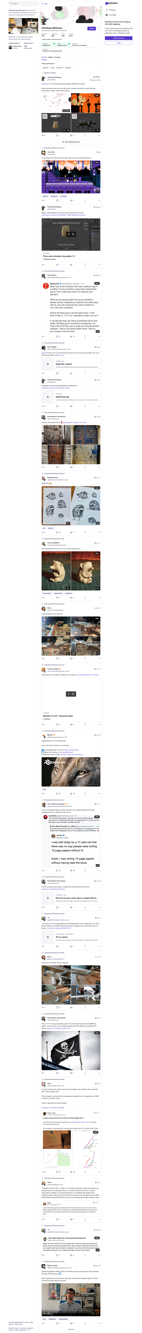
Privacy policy (19, 1324)
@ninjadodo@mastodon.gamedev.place (53, 30)
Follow (91, 29)
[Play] (44, 1313)
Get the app (23, 1328)
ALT (64, 110)
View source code (20, 1330)
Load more (71, 1329)
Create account (118, 38)
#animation (59, 67)
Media (50, 57)
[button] (71, 1299)
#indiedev (68, 67)
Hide (97, 95)
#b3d (52, 67)
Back (46, 4)
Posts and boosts (48, 64)
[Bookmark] (85, 135)
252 (43, 36)
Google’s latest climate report (80, 1122)
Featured (57, 57)
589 (52, 36)
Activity (44, 57)
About (26, 1322)
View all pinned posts (72, 142)
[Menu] (98, 28)
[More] (99, 135)
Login (119, 43)
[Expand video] (93, 1313)
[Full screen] (97, 1313)
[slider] (71, 1310)
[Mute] (48, 1313)
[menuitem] (71, 1299)
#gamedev (46, 67)
